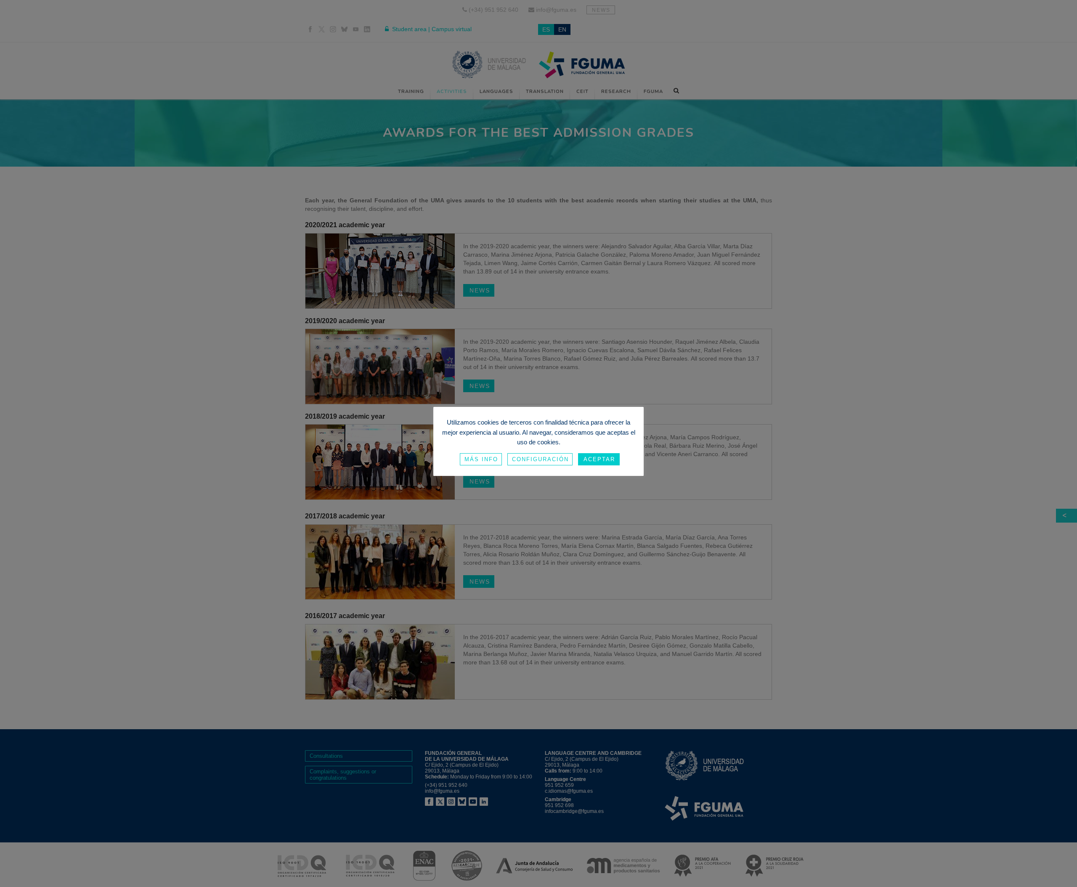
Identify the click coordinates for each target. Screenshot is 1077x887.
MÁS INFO (481, 459)
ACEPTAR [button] (599, 459)
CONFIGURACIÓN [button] (540, 459)
